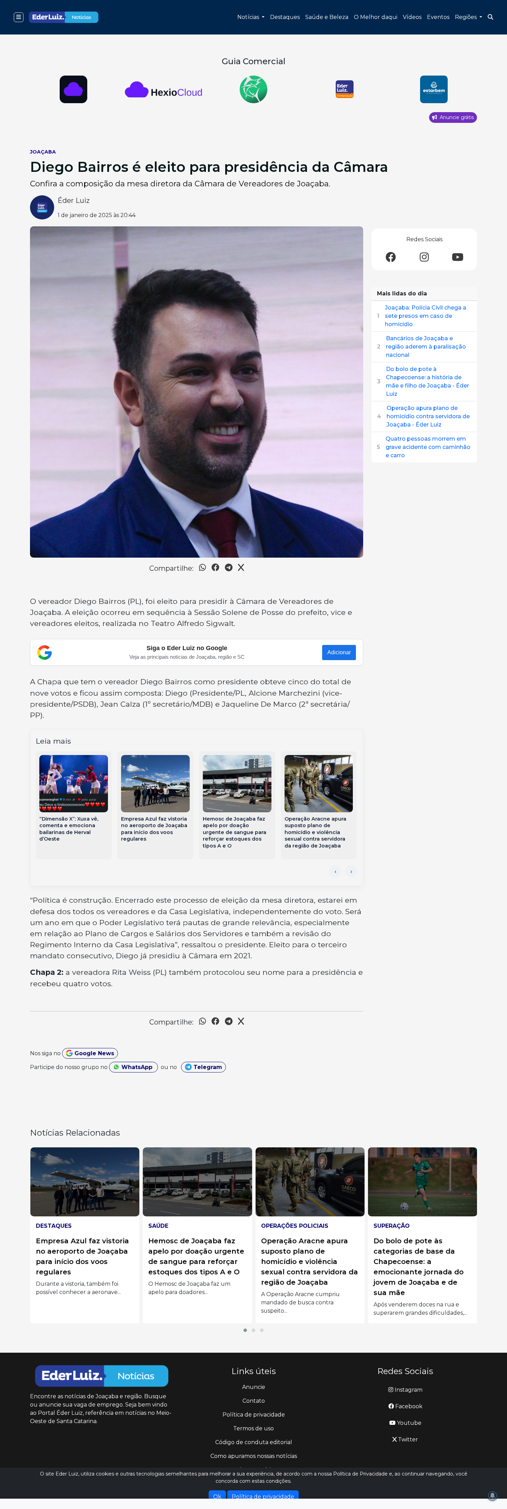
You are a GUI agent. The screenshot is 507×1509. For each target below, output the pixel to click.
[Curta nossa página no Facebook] (391, 257)
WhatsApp (137, 1067)
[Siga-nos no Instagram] (424, 257)
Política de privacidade (253, 1414)
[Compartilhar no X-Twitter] (241, 568)
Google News (93, 1053)
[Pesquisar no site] (490, 17)
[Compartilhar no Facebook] (215, 568)
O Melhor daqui (375, 17)
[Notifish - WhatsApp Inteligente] (163, 89)
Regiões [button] (466, 17)
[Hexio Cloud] (434, 89)
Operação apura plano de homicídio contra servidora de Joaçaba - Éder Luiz (428, 416)
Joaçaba (43, 152)
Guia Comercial (254, 61)
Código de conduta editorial (253, 1442)
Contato (253, 1401)
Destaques (285, 17)
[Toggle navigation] (18, 17)
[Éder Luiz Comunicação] (254, 89)
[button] (245, 1330)
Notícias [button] (248, 17)
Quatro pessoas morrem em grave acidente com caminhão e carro (428, 447)
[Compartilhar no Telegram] (228, 568)
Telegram (207, 1067)
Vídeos (412, 17)
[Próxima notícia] (351, 871)
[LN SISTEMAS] (73, 89)
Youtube (408, 1423)
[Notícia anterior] (335, 871)
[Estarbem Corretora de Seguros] (344, 89)
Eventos (438, 17)
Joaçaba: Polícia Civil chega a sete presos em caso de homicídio (425, 315)
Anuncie (253, 1387)
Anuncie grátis (456, 117)
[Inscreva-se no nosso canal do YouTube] (458, 257)
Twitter (407, 1439)
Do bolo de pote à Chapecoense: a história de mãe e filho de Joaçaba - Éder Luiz (427, 381)
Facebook (408, 1406)
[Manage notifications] (492, 1495)
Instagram (408, 1389)
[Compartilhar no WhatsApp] (202, 568)
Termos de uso (253, 1428)
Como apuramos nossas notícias (253, 1456)
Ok (217, 1496)
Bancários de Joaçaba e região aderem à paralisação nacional (426, 346)
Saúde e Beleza (326, 17)
